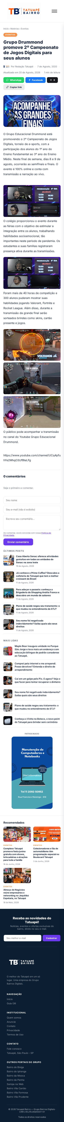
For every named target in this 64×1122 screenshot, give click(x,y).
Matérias (14, 28)
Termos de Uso (15, 1034)
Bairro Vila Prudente (18, 1096)
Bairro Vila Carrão (16, 1088)
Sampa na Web (15, 1084)
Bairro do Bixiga (15, 1067)
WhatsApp (15, 80)
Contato (11, 1026)
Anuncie (11, 1021)
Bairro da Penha (15, 1080)
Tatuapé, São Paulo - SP (20, 1053)
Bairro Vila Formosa (17, 1092)
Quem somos (14, 1017)
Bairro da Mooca (16, 1075)
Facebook (37, 80)
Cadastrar (51, 938)
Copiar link (16, 87)
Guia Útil (11, 1003)
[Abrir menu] (54, 11)
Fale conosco (14, 1048)
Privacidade (13, 1030)
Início (6, 28)
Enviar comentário (18, 542)
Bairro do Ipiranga (16, 1071)
